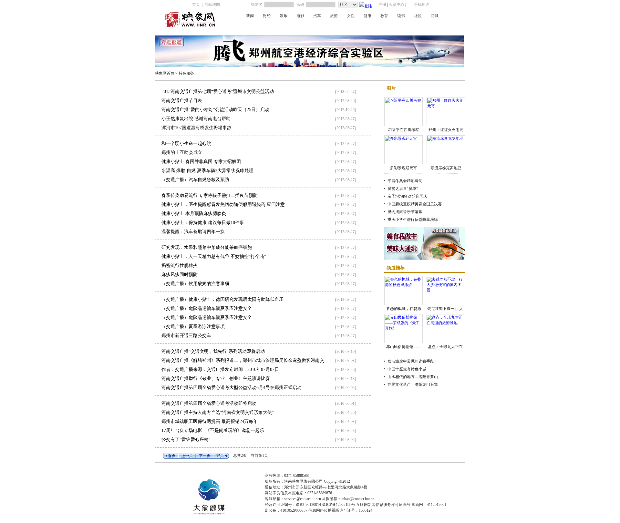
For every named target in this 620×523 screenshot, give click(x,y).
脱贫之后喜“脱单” (403, 188)
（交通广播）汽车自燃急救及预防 (195, 179)
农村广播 (341, 27)
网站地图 (212, 4)
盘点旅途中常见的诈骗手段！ (413, 361)
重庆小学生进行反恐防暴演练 (413, 219)
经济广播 (264, 27)
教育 (384, 16)
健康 (367, 16)
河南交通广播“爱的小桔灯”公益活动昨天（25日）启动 (215, 109)
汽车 (317, 16)
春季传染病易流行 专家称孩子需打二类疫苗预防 (209, 195)
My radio (360, 27)
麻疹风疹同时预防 (179, 274)
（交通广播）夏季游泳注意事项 (193, 326)
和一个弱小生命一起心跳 (186, 143)
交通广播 (283, 27)
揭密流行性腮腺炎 (179, 265)
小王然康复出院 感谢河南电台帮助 (196, 118)
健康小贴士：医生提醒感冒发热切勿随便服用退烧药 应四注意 (223, 204)
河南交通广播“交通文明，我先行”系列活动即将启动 (213, 351)
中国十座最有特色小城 (407, 369)
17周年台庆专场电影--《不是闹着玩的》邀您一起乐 (212, 430)
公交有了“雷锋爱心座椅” (186, 439)
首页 (196, 4)
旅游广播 (379, 27)
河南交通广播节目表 (181, 100)
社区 (418, 16)
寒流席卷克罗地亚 (445, 168)
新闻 (250, 16)
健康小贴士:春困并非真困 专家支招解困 (201, 161)
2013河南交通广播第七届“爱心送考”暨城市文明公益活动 (217, 91)
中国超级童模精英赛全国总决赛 (415, 204)
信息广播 (417, 27)
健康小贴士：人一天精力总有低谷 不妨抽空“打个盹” (213, 256)
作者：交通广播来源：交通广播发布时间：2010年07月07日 (220, 369)
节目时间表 (439, 27)
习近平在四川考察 (403, 130)
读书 (401, 16)
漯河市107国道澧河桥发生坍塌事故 (196, 127)
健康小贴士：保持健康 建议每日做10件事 (202, 222)
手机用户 (421, 4)
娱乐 (283, 16)
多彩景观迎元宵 (403, 168)
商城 (435, 16)
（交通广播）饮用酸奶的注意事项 (195, 283)
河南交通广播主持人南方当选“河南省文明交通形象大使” (217, 412)
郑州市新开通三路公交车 (186, 335)
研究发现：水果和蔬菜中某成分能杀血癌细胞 (206, 247)
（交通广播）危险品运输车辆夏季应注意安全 (206, 308)
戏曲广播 (302, 27)
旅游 (334, 16)
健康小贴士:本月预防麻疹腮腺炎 (193, 213)
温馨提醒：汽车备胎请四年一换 (193, 231)
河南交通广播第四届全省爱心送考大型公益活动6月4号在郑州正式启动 (231, 387)
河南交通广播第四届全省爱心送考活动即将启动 (208, 403)
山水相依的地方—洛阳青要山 (413, 376)
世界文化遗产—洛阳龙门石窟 (413, 384)
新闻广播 (244, 27)
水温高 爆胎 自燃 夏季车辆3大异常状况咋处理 (207, 170)
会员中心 (396, 4)
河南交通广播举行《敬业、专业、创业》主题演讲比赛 (215, 378)
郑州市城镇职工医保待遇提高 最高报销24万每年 (209, 421)
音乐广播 (322, 27)
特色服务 (186, 73)
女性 (351, 16)
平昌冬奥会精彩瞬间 (405, 181)
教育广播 (398, 27)
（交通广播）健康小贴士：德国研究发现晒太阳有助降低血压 (222, 299)
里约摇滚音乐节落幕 (405, 212)
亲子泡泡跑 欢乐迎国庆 (407, 196)
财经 (267, 16)
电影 (300, 16)
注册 (382, 4)
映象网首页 (164, 73)
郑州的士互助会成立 (181, 152)
